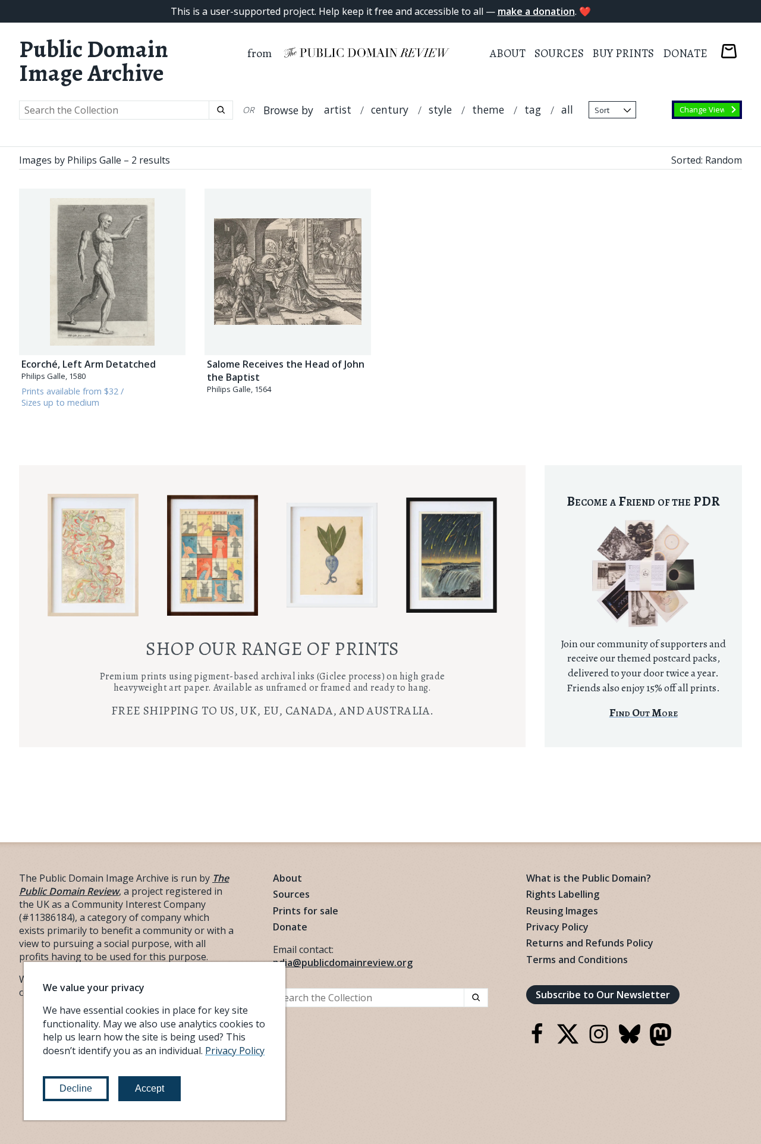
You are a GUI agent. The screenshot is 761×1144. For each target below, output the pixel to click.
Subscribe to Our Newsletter (603, 994)
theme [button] (488, 109)
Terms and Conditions (577, 959)
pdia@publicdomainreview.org (343, 962)
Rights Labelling (562, 894)
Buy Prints (623, 53)
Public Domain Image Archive (93, 61)
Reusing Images (562, 910)
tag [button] (532, 109)
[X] (567, 1041)
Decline (75, 1088)
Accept (149, 1088)
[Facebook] (537, 1041)
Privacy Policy (557, 926)
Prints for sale (305, 910)
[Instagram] (598, 1041)
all (567, 109)
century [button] (389, 109)
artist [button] (337, 109)
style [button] (440, 109)
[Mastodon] (660, 1042)
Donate (685, 53)
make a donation (536, 11)
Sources (559, 53)
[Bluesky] (629, 1041)
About (508, 53)
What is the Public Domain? (588, 878)
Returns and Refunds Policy (589, 942)
